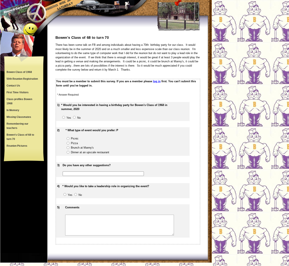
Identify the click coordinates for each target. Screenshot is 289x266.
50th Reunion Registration (22, 78)
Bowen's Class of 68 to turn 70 (20, 137)
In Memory (13, 110)
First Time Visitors (18, 92)
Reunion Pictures (17, 145)
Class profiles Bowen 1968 (19, 101)
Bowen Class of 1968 (19, 72)
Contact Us (13, 85)
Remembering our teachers (17, 126)
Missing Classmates (19, 117)
